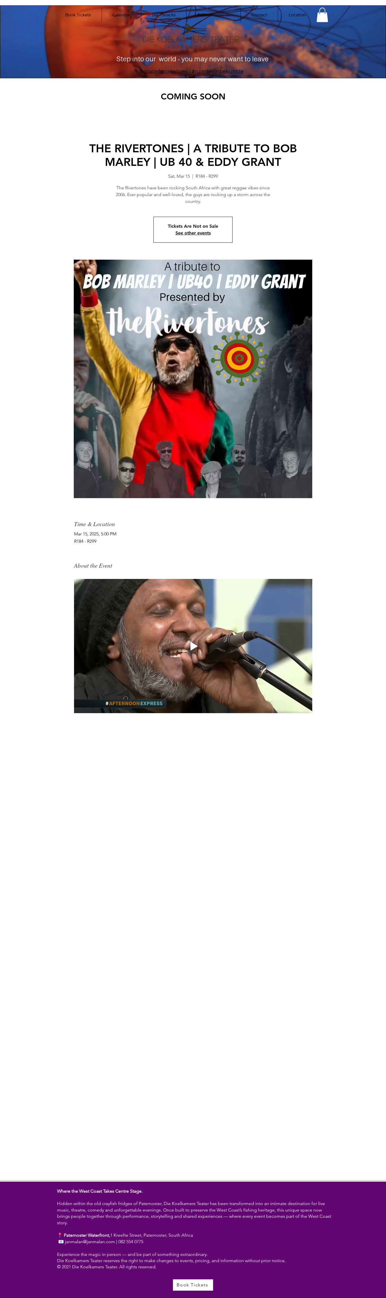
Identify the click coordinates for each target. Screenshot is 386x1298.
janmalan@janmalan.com (90, 1241)
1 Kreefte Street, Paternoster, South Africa (151, 1235)
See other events (193, 233)
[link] (322, 15)
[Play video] (193, 646)
